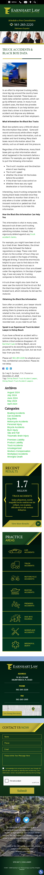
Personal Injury (14, 424)
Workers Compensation (18, 451)
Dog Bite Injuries (28, 618)
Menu (14, 2)
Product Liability (15, 442)
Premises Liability (15, 440)
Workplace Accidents (17, 454)
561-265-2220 (23, 25)
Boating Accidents (16, 413)
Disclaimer (26, 862)
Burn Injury (12, 430)
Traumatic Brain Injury (18, 436)
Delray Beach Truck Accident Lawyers (17, 381)
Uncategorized (14, 448)
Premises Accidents (29, 604)
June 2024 (12, 398)
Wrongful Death (15, 457)
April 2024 (12, 404)
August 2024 (13, 392)
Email (25, 2)
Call (20, 2)
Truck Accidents (15, 445)
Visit (30, 2)
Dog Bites (12, 418)
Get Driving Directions (12, 713)
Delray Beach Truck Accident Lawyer (22, 378)
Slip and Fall (13, 433)
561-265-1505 (22, 699)
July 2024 (12, 395)
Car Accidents (14, 416)
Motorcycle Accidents (17, 421)
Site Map (16, 862)
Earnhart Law (8, 344)
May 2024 (12, 401)
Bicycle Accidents (15, 427)
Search (35, 2)
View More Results (20, 523)
